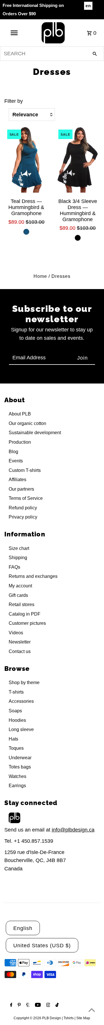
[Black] (78, 238)
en (88, 5)
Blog (13, 451)
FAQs (14, 567)
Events (16, 460)
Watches (17, 776)
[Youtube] (37, 1005)
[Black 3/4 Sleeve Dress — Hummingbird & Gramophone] (77, 160)
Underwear (20, 757)
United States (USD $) (42, 945)
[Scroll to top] (91, 1009)
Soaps (15, 710)
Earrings (17, 785)
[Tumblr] (27, 1005)
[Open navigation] (14, 33)
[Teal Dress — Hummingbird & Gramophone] (26, 160)
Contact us (20, 651)
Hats (13, 739)
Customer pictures (27, 623)
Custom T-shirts (25, 470)
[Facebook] (10, 1005)
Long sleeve (21, 729)
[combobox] (52, 53)
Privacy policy (23, 517)
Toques (16, 748)
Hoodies (17, 720)
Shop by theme (24, 682)
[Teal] (26, 232)
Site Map (83, 1018)
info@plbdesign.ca (73, 830)
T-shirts (16, 692)
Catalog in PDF (24, 614)
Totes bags (20, 766)
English (22, 928)
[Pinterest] (18, 1005)
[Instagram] (47, 1005)
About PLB (20, 413)
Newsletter (20, 641)
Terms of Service (26, 498)
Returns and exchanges (33, 576)
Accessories (21, 701)
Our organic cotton (27, 423)
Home (40, 276)
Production (20, 442)
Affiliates (17, 479)
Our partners (21, 489)
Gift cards (18, 595)
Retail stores (21, 604)
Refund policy (23, 507)
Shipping (18, 557)
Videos (16, 632)
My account (20, 585)
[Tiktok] (56, 1005)
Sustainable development (35, 432)
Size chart (19, 548)
